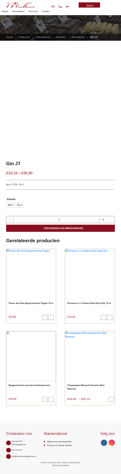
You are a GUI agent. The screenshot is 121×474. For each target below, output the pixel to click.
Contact (46, 11)
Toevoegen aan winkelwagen (63, 228)
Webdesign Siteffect (60, 465)
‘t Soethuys (51, 463)
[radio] (10, 205)
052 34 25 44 (17, 450)
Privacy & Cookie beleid (59, 445)
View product (52, 318)
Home (5, 11)
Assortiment (18, 11)
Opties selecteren (112, 400)
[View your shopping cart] (60, 7)
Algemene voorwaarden (59, 441)
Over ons (33, 11)
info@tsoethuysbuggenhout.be (24, 456)
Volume (11, 199)
